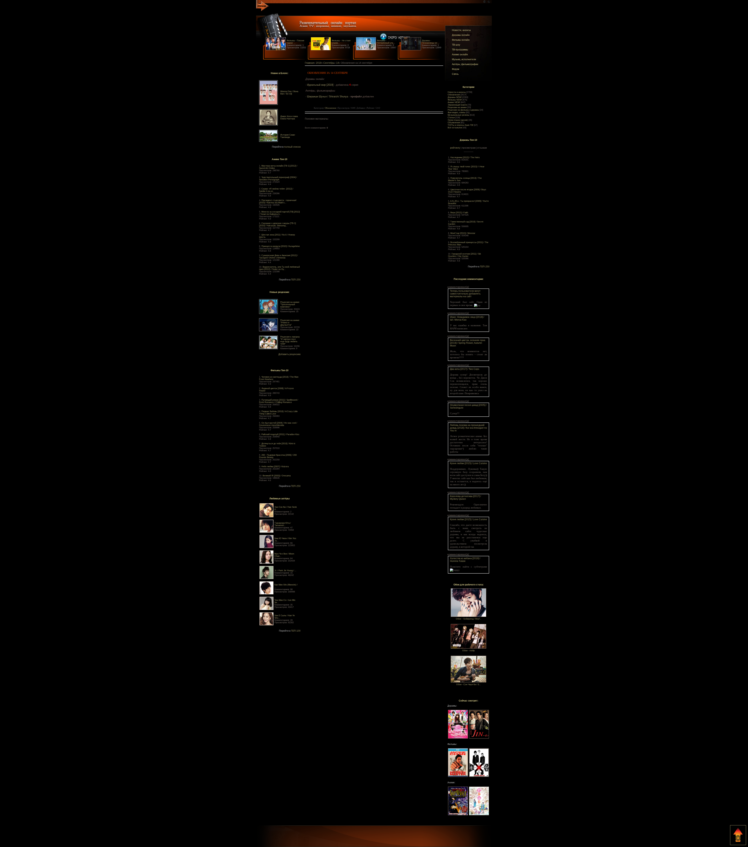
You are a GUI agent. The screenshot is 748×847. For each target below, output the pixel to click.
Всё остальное (455, 127)
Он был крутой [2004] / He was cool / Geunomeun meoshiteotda (278, 424)
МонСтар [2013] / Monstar (462, 233)
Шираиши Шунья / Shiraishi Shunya (327, 96)
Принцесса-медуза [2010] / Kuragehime (280, 246)
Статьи (451, 117)
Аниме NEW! (454, 102)
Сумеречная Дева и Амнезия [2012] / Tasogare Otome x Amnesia (278, 256)
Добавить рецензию (289, 354)
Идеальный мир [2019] (320, 84)
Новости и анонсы (457, 92)
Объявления (454, 122)
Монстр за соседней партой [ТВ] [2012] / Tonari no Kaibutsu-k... (279, 213)
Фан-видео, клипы (456, 112)
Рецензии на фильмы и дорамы (463, 110)
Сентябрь (328, 63)
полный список (292, 146)
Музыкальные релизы (458, 115)
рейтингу (455, 147)
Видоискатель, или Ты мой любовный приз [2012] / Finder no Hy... (279, 268)
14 (337, 63)
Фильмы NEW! (455, 100)
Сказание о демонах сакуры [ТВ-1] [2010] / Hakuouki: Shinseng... (277, 224)
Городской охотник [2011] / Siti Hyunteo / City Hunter (464, 255)
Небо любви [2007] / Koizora (275, 466)
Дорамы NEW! (455, 97)
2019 (318, 63)
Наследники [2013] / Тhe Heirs (465, 157)
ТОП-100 (296, 630)
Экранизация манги (457, 105)
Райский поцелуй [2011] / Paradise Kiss (280, 434)
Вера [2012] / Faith (459, 212)
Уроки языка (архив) (458, 120)
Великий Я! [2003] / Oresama (277, 475)
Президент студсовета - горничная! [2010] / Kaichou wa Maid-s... (277, 201)
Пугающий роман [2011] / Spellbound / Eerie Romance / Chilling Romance (278, 401)
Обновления (454, 94)
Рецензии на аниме (457, 107)
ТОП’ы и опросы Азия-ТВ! (460, 125)
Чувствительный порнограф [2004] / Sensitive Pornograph (278, 178)
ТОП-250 (296, 279)
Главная (309, 63)
